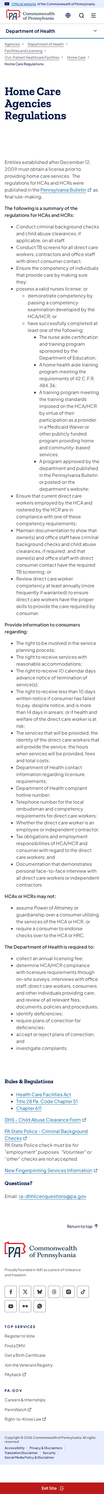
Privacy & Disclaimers (45, 1448)
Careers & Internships (25, 1399)
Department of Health (30, 31)
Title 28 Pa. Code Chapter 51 (47, 1101)
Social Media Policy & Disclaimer (29, 1457)
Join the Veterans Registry (29, 1365)
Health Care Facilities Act (43, 1094)
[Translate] (68, 15)
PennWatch (16, 1409)
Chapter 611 (29, 1108)
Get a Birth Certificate (25, 1355)
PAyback (13, 1374)
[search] (82, 15)
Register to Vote (20, 1335)
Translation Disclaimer (21, 1453)
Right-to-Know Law (23, 1419)
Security (49, 1453)
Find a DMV (15, 1345)
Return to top (79, 1226)
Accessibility (15, 1448)
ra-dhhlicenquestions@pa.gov (52, 1196)
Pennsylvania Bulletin (66, 190)
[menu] (93, 15)
